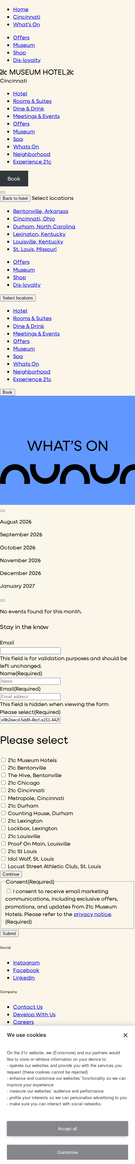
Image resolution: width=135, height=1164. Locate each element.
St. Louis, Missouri (35, 248)
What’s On (26, 24)
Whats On (26, 146)
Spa (18, 138)
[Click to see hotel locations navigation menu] (2, 192)
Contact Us (28, 1006)
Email (7, 642)
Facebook (26, 969)
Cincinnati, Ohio (34, 218)
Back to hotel (15, 198)
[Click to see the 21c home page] (37, 72)
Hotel (20, 93)
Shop (19, 52)
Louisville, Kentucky (38, 241)
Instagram (26, 962)
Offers (21, 37)
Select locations (18, 298)
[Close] (125, 1035)
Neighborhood (31, 153)
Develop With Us (34, 1014)
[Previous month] (2, 511)
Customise (67, 1152)
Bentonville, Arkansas (40, 210)
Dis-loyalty (27, 59)
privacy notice (92, 913)
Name (21, 673)
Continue (11, 874)
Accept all (67, 1128)
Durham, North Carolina (44, 226)
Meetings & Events (36, 115)
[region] (67, 1095)
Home (21, 9)
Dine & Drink (28, 108)
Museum (24, 44)
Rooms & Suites (32, 100)
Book (14, 178)
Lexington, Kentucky (39, 233)
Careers (23, 1021)
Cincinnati (26, 16)
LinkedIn (24, 977)
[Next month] (2, 600)
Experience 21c (32, 161)
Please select (30, 711)
